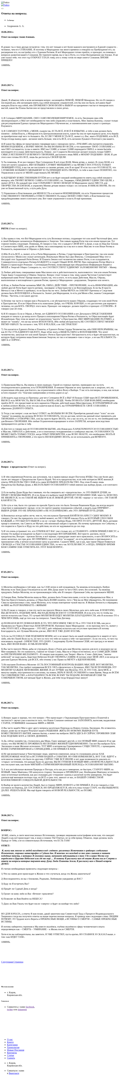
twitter (10, 1009)
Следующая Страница (12, 962)
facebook (30, 1007)
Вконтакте (14, 1073)
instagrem (22, 1009)
